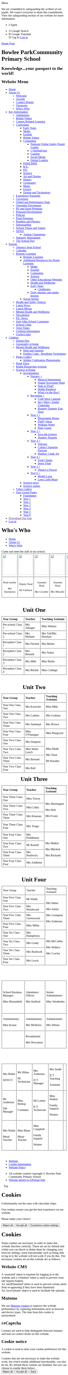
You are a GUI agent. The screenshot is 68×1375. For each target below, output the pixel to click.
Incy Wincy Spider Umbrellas (48, 404)
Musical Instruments (49, 379)
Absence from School (28, 247)
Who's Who (23, 108)
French (27, 189)
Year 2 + (35, 431)
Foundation (29, 495)
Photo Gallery (24, 356)
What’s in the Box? (49, 392)
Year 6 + (35, 473)
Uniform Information (28, 331)
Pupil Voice (22, 363)
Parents (13, 244)
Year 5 (27, 511)
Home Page (8, 43)
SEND (20, 231)
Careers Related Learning (30, 121)
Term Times (23, 327)
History (27, 179)
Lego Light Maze (48, 479)
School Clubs (23, 324)
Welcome (21, 95)
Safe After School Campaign (32, 321)
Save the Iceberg (47, 434)
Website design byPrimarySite (27, 1180)
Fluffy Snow (45, 421)
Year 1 (27, 498)
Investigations (31, 373)
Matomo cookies (20, 1305)
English (27, 134)
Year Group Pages (26, 492)
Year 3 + (35, 440)
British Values (24, 118)
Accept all (21, 1225)
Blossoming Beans (48, 418)
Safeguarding (23, 224)
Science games (31, 485)
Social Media (38, 157)
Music (26, 186)
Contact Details (25, 102)
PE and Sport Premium (29, 208)
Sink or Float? (46, 386)
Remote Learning (26, 253)
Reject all (8, 1225)
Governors (22, 198)
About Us (14, 92)
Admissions (22, 115)
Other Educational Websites (46, 279)
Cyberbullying (38, 150)
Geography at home (27, 344)
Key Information (18, 111)
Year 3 (27, 505)
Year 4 (27, 508)
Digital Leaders (39, 160)
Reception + (37, 395)
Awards (20, 99)
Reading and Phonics (28, 221)
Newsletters (22, 315)
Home (12, 89)
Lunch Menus (24, 308)
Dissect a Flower (47, 469)
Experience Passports (28, 195)
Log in (24, 37)
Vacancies (21, 105)
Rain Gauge (44, 427)
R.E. (25, 166)
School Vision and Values (30, 227)
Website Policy (17, 1167)
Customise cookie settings (44, 1225)
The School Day (25, 240)
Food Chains (45, 460)
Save (33, 1371)
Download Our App (20, 518)
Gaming (35, 153)
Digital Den (22, 340)
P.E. (25, 169)
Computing (29, 140)
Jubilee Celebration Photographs (41, 360)
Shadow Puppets (47, 437)
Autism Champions (34, 234)
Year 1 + (35, 415)
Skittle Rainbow (47, 389)
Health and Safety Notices (31, 302)
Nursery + (36, 376)
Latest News (23, 305)
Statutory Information (28, 237)
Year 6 (27, 514)
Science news (31, 482)
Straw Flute (44, 463)
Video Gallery (24, 489)
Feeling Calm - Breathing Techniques (44, 353)
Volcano (42, 444)
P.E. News (22, 318)
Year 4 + (35, 456)
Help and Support (33, 350)
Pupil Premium (24, 218)
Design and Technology (37, 192)
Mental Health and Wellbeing (33, 311)
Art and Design (32, 176)
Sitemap (13, 1161)
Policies (20, 215)
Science (27, 173)
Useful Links (23, 334)
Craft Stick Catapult (49, 398)
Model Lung (45, 476)
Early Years (29, 128)
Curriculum (22, 124)
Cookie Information (20, 1164)
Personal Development (29, 211)
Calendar (21, 250)
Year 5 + (35, 466)
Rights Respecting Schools (31, 366)
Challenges (44, 289)
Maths (26, 131)
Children (14, 337)
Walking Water (46, 424)
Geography (29, 182)
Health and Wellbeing (42, 282)
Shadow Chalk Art (48, 453)
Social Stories (31, 298)
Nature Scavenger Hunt (51, 382)
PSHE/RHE (30, 163)
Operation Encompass (28, 205)
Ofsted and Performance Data (33, 202)
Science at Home (25, 369)
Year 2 (27, 502)
